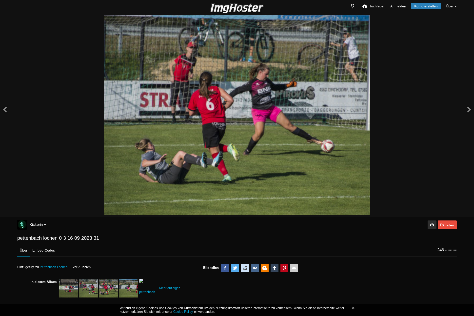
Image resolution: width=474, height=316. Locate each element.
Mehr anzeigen (169, 288)
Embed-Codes (43, 250)
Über (23, 250)
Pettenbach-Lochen (53, 267)
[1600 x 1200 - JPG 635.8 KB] (432, 224)
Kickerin (36, 224)
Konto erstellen (426, 6)
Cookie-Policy (183, 312)
